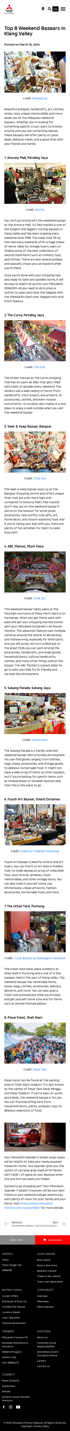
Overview (42, 1295)
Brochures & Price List (14, 1301)
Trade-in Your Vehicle (49, 1276)
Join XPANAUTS (10, 1362)
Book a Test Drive (47, 1265)
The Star (40, 367)
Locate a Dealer (11, 1312)
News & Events (10, 1380)
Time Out (40, 478)
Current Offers (10, 1295)
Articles (6, 1391)
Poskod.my (39, 98)
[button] (49, 9)
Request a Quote (47, 1270)
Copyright (26, 1426)
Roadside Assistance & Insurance (15, 1344)
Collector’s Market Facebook (39, 851)
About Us (42, 1337)
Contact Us (43, 1366)
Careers (41, 1360)
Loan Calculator (11, 1317)
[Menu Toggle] (63, 9)
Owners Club (9, 1357)
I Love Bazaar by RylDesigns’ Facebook (40, 958)
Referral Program (12, 1351)
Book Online (43, 1259)
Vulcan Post (40, 739)
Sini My (39, 209)
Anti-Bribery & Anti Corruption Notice (47, 1353)
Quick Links (16, 1239)
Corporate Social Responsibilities (46, 1344)
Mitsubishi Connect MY (15, 1337)
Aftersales (43, 1301)
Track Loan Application (50, 1281)
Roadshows (8, 1386)
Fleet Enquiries (45, 1306)
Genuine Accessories (14, 1323)
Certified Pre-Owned (13, 1306)
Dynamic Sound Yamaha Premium (16, 1398)
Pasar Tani (39, 1069)
